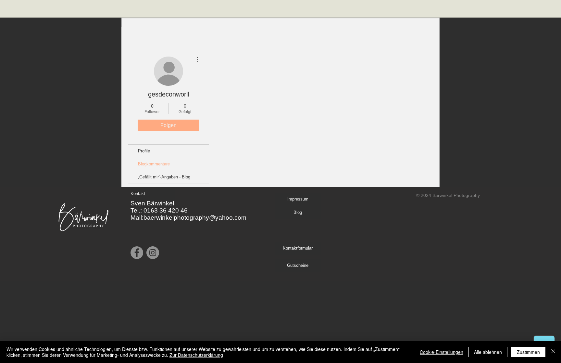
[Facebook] (137, 252)
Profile (144, 151)
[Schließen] (553, 352)
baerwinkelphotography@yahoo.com (194, 217)
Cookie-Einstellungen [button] (441, 352)
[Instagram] (152, 252)
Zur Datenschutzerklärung (196, 355)
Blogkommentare (154, 164)
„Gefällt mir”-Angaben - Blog (164, 177)
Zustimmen (528, 352)
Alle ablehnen (488, 352)
